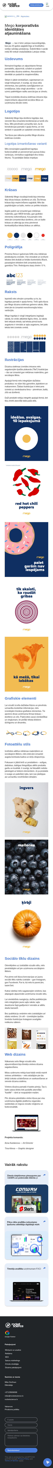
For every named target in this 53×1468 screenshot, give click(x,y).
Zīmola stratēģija (12, 1364)
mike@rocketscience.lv (14, 1396)
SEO (7, 1357)
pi (24, 1177)
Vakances (9, 1406)
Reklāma (8, 1353)
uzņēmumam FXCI (24, 1269)
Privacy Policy (23, 1459)
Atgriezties (25, 16)
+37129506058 (11, 1392)
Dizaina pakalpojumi (13, 1367)
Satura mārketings (12, 1360)
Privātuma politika (12, 1409)
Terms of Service (11, 1461)
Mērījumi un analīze (13, 1350)
